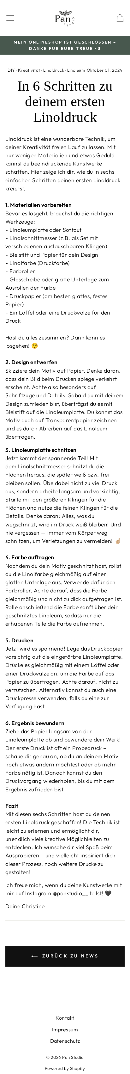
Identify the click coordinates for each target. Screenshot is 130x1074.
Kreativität (29, 70)
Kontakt (65, 1018)
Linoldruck (53, 70)
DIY (11, 70)
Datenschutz (65, 1041)
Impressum (65, 1029)
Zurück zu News (69, 956)
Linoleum (76, 70)
